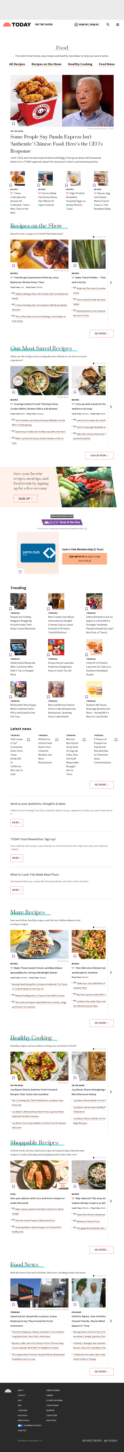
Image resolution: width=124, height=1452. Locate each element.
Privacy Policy (23, 1420)
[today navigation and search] (117, 24)
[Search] (108, 24)
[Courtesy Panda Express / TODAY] (62, 101)
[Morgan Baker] (39, 380)
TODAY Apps (22, 1410)
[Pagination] (93, 237)
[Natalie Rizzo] (39, 944)
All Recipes (17, 64)
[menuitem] (43, 24)
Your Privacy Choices (32, 1425)
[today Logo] (8, 1390)
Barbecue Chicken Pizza (88, 1221)
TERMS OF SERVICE (53, 1390)
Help (20, 1400)
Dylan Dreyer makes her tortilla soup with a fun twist (40, 431)
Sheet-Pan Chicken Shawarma (91, 1214)
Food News (107, 64)
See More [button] (100, 333)
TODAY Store (51, 1415)
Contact (22, 1395)
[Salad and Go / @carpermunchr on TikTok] (39, 1293)
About (21, 1390)
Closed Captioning (54, 1400)
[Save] (13, 123)
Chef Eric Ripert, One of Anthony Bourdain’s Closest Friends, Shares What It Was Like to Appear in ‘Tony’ (96, 1321)
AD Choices (22, 1415)
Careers (49, 1395)
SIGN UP (24, 499)
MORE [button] (15, 822)
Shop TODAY (51, 1420)
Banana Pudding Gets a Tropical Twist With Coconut (39, 995)
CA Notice (22, 1430)
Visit (19, 1405)
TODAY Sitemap (52, 1405)
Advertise (50, 1410)
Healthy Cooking (80, 64)
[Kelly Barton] (39, 1066)
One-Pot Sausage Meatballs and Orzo (95, 427)
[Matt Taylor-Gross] (39, 254)
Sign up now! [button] (98, 455)
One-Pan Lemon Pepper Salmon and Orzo (35, 1220)
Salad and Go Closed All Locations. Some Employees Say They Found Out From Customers (33, 1321)
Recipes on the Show (46, 64)
